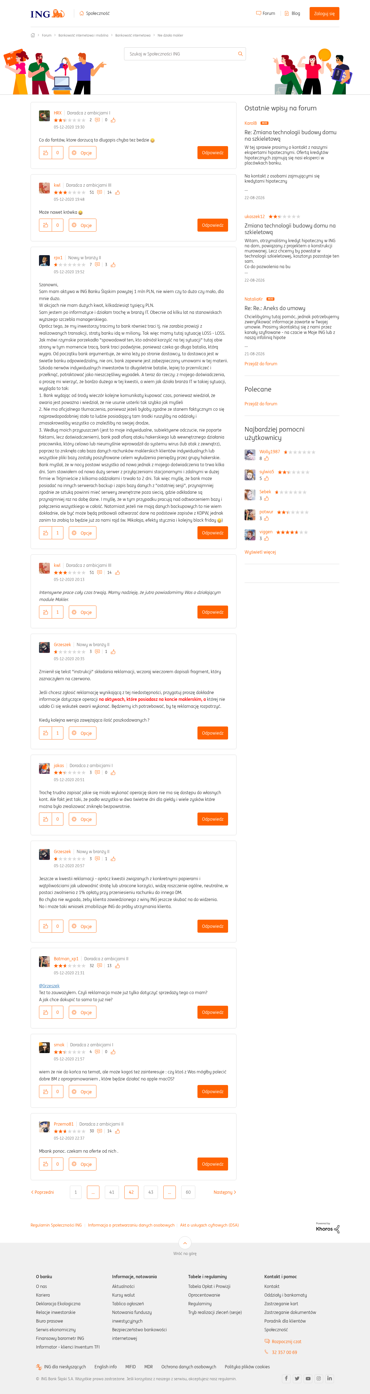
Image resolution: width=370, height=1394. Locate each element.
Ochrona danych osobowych (188, 1366)
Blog (296, 13)
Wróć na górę (185, 1253)
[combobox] (185, 53)
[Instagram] (318, 1379)
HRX (57, 113)
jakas (59, 765)
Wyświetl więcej (260, 552)
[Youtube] (308, 1379)
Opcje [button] (86, 153)
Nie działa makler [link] (170, 35)
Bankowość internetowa (133, 35)
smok (59, 1044)
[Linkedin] (329, 1379)
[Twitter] (297, 1379)
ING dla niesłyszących (65, 1366)
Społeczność (98, 13)
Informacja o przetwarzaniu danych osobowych (131, 1225)
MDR (148, 1366)
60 (188, 1192)
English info (106, 1366)
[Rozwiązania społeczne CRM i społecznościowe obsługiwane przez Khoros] (327, 1227)
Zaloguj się (324, 13)
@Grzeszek (49, 985)
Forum (269, 13)
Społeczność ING (33, 35)
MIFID (130, 1366)
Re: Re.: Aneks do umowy (275, 308)
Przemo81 (64, 1124)
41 (111, 1192)
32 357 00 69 (284, 1352)
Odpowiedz (212, 152)
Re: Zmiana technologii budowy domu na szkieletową (291, 135)
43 (150, 1192)
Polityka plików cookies (247, 1366)
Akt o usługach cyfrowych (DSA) (209, 1225)
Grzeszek (62, 644)
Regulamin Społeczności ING (56, 1225)
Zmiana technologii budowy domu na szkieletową (290, 228)
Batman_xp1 (66, 958)
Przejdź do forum (261, 363)
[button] (45, 152)
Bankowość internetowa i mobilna (83, 35)
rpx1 (58, 257)
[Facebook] (286, 1379)
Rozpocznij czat (286, 1341)
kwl (57, 185)
